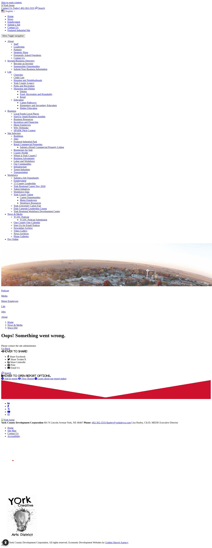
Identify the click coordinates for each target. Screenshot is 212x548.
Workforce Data (21, 192)
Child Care (19, 77)
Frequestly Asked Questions (27, 55)
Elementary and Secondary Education (38, 105)
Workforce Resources (30, 203)
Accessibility (13, 436)
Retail (23, 97)
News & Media (15, 214)
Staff (16, 44)
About (10, 41)
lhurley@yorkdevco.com (118, 422)
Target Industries (22, 169)
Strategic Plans (21, 52)
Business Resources (23, 119)
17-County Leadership (25, 183)
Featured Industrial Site (18, 30)
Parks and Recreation (24, 86)
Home (10, 16)
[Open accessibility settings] (5, 542)
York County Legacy (24, 83)
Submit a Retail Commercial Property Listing (42, 147)
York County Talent (23, 194)
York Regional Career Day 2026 (29, 186)
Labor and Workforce (24, 161)
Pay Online (12, 239)
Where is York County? (25, 155)
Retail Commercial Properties (28, 144)
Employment (13, 22)
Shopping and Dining (24, 88)
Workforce (12, 175)
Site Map (11, 430)
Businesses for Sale (23, 150)
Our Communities (22, 164)
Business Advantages (24, 158)
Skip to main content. (11, 2)
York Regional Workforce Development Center (37, 211)
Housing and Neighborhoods (28, 80)
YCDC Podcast (21, 217)
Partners (18, 49)
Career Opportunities (30, 197)
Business (11, 111)
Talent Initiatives (22, 189)
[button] (8, 11)
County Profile (21, 152)
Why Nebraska (21, 127)
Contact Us (12, 27)
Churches (18, 74)
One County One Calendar (27, 222)
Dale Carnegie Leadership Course (30, 208)
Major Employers (22, 125)
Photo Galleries (21, 236)
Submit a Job (13, 24)
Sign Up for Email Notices (27, 225)
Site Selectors (14, 133)
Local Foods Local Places (26, 113)
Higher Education (28, 108)
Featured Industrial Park (25, 141)
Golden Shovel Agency (116, 542)
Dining (23, 91)
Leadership (19, 47)
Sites (16, 139)
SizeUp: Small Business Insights (29, 116)
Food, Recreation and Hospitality (36, 94)
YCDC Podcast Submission (33, 219)
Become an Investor (23, 63)
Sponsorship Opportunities (27, 66)
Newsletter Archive (23, 228)
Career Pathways (28, 102)
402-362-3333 (99, 422)
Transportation (21, 172)
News (10, 19)
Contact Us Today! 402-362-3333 (17, 8)
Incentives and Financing (26, 122)
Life (9, 72)
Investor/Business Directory (21, 60)
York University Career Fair (27, 205)
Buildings (18, 136)
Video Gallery (20, 231)
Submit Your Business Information (30, 69)
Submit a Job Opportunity (26, 178)
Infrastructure (20, 166)
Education (19, 100)
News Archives (21, 233)
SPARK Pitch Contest (24, 130)
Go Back (5, 348)
